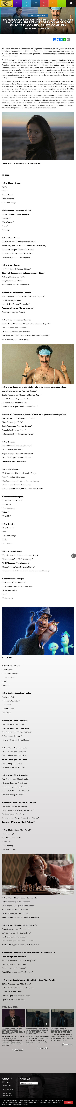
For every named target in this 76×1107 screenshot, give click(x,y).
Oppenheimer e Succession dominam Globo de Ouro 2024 (61, 1030)
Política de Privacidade (20, 1104)
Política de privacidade (8, 1094)
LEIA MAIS (19, 1050)
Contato (6, 1085)
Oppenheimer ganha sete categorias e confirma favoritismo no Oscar (13, 1031)
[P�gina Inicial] (6, 3)
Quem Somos (8, 1089)
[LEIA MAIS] (13, 1018)
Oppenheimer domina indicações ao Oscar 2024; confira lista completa (37, 1031)
